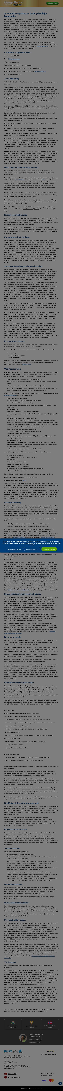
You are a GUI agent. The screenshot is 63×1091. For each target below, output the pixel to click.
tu (33, 545)
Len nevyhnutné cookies (14, 549)
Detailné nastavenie (31, 549)
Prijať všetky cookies (49, 549)
